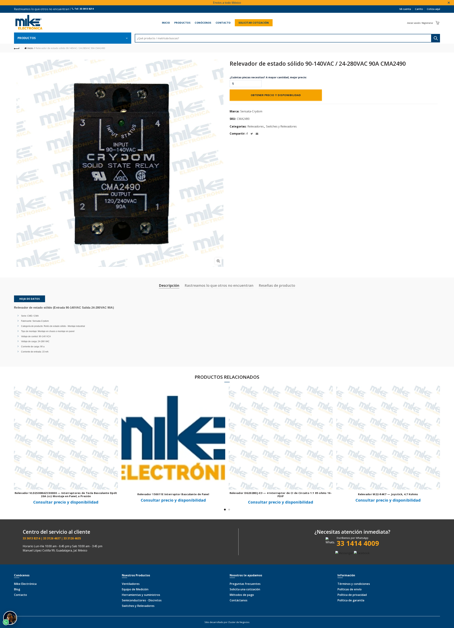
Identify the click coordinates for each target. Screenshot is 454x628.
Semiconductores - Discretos (142, 600)
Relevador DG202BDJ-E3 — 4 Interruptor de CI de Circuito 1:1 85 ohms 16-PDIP (281, 494)
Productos (182, 22)
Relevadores (255, 126)
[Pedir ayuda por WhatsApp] (10, 618)
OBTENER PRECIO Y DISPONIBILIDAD (276, 95)
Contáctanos (238, 600)
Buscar (435, 38)
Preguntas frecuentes (245, 584)
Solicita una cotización (245, 589)
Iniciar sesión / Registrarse (420, 23)
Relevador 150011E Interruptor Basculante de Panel (173, 494)
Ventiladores (131, 584)
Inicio (166, 22)
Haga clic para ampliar (218, 261)
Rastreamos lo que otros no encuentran (219, 285)
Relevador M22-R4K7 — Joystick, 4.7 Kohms (388, 494)
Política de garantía (350, 600)
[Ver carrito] (437, 22)
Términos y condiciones (353, 584)
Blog (17, 589)
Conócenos (203, 22)
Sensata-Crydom (251, 111)
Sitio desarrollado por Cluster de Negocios (227, 622)
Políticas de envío (349, 589)
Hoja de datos (29, 298)
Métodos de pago (242, 595)
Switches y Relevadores (281, 126)
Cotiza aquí (433, 9)
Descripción (169, 285)
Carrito (419, 9)
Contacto (223, 22)
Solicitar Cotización (254, 22)
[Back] (16, 48)
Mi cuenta (405, 9)
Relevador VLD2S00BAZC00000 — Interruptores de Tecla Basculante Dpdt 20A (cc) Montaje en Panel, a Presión (66, 494)
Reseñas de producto (277, 285)
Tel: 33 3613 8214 (84, 8)
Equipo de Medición (135, 589)
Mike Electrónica (25, 584)
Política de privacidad (352, 595)
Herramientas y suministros (141, 595)
